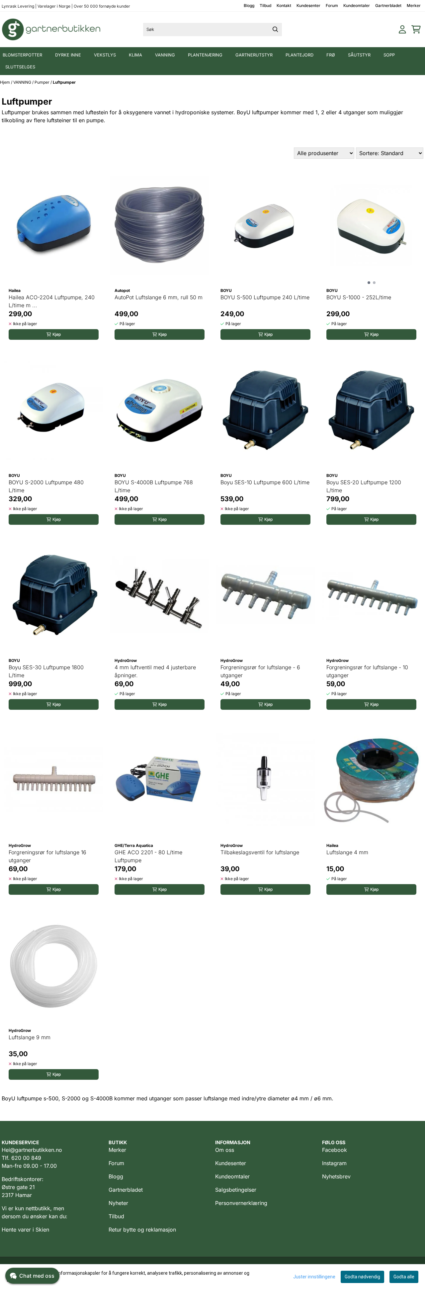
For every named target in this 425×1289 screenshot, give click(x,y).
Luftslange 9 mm (29, 1037)
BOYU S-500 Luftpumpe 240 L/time (264, 297)
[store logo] (51, 29)
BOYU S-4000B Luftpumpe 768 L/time (154, 486)
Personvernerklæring (241, 1203)
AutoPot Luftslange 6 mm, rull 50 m (159, 297)
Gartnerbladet (388, 5)
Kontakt (284, 5)
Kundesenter (308, 5)
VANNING (22, 82)
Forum (332, 5)
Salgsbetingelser (235, 1189)
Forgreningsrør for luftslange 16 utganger (47, 856)
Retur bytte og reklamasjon (142, 1229)
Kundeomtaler (356, 5)
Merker (414, 5)
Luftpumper (64, 82)
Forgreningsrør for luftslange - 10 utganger (367, 671)
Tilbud (265, 5)
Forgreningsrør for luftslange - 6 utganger (260, 671)
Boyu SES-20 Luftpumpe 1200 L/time (363, 486)
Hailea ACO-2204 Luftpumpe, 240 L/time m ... (52, 301)
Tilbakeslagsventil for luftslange (259, 852)
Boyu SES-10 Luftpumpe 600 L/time (264, 482)
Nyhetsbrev (336, 1176)
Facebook (334, 1150)
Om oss (224, 1150)
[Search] (275, 29)
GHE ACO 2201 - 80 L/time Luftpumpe (148, 856)
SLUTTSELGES (20, 66)
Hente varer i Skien (25, 1229)
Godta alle (403, 1276)
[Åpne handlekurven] (416, 29)
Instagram (334, 1163)
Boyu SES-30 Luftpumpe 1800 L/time (46, 671)
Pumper (42, 82)
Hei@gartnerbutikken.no (32, 1150)
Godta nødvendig (362, 1276)
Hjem (5, 82)
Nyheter (118, 1203)
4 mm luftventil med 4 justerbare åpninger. (155, 671)
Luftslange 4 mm (347, 852)
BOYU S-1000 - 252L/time (358, 297)
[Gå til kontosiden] (402, 29)
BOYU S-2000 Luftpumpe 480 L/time (46, 486)
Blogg (249, 5)
